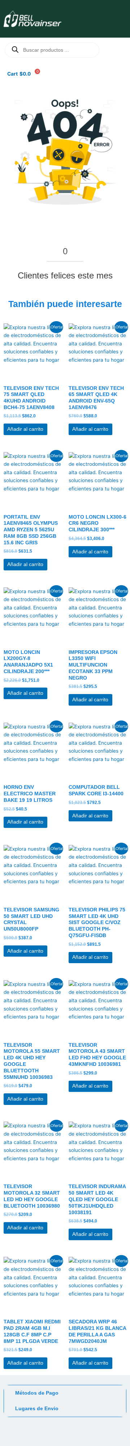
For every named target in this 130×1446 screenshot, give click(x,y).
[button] (93, 18)
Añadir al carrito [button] (25, 429)
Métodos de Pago (36, 1393)
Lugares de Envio (36, 1408)
